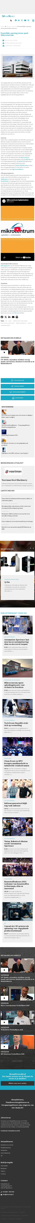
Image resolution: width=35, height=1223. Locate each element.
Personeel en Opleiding (9, 503)
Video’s (3, 1171)
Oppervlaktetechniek (11, 579)
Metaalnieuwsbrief (19, 392)
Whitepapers (7, 407)
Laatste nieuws (7, 491)
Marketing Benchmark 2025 (10, 435)
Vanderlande (5, 325)
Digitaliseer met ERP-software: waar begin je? (15, 453)
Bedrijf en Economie (8, 519)
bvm (10, 321)
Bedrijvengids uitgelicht (12, 463)
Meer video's (17, 1061)
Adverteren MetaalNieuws (9, 1212)
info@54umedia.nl (8, 1194)
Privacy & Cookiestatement (11, 1215)
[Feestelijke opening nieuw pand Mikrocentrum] (17, 76)
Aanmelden (4, 1165)
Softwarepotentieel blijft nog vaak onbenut (15, 804)
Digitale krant (19, 386)
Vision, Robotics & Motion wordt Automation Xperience (16, 843)
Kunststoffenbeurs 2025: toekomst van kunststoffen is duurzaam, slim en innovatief (16, 885)
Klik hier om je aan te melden (17, 1083)
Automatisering (7, 496)
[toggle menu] (32, 20)
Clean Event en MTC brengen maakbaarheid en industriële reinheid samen (16, 763)
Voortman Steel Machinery (14, 480)
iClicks (3, 1208)
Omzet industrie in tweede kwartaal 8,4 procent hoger (17, 521)
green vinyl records (20, 321)
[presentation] (30, 548)
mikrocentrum (21, 323)
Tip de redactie (19, 380)
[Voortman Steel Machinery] (13, 478)
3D (5, 923)
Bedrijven (4, 1168)
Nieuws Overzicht (11, 26)
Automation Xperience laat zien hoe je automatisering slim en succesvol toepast (16, 641)
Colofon (22, 1212)
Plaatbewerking (5, 1147)
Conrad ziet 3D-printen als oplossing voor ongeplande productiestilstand (16, 928)
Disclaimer (24, 1215)
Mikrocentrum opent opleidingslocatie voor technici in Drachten (14, 685)
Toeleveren (8, 879)
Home (3, 26)
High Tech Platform (7, 323)
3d (6, 321)
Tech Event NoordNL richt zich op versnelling (16, 724)
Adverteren (19, 398)
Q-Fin (7, 582)
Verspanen (5, 511)
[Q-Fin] (8, 570)
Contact (3, 1174)
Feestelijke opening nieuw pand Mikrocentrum (14, 34)
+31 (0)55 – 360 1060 (8, 1191)
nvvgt (30, 323)
